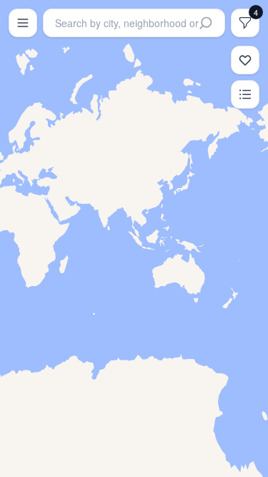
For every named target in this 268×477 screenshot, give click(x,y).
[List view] (245, 94)
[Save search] (245, 60)
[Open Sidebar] (23, 23)
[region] (134, 238)
